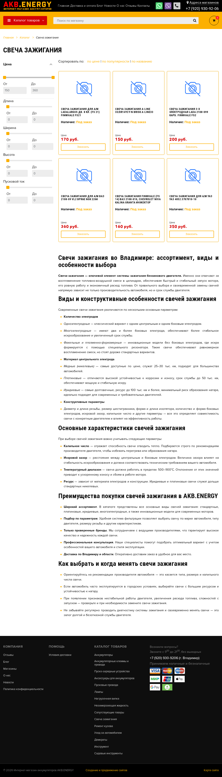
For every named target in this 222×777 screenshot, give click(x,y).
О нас (6, 675)
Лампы (98, 692)
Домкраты (100, 740)
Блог (6, 662)
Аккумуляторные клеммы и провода (111, 663)
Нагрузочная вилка (106, 698)
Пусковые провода (106, 685)
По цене (94, 61)
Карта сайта (211, 770)
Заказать (83, 147)
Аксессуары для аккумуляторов (114, 678)
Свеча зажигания (105, 719)
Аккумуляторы (103, 655)
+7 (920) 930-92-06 (202, 8)
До (33, 84)
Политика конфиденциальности (23, 689)
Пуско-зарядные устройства (112, 671)
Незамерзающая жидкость (111, 705)
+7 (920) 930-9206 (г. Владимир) (174, 658)
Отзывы (8, 655)
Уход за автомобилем (108, 733)
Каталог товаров (26, 20)
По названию (142, 61)
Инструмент (101, 746)
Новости (8, 682)
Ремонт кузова (103, 726)
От (5, 84)
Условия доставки (60, 655)
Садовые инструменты (108, 753)
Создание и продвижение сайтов (106, 770)
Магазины (9, 669)
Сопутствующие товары (109, 712)
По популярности (116, 61)
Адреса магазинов (204, 2)
